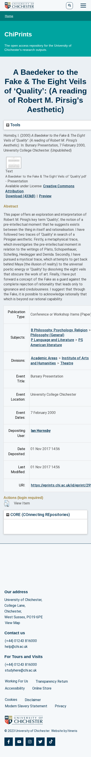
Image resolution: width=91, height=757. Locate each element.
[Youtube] (19, 741)
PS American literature (56, 342)
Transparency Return (52, 681)
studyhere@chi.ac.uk (21, 670)
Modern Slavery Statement (26, 706)
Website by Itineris (64, 731)
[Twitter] (40, 741)
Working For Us (16, 681)
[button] (6, 503)
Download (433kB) (20, 196)
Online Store (41, 688)
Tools (14, 125)
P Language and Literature (52, 340)
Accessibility (15, 688)
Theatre (66, 363)
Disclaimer (33, 700)
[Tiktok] (51, 741)
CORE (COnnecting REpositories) (39, 514)
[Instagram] (30, 741)
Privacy (60, 706)
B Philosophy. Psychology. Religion (59, 330)
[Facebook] (8, 741)
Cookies (11, 700)
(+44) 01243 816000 (21, 641)
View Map (12, 623)
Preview (45, 196)
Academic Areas (44, 358)
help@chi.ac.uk (16, 646)
